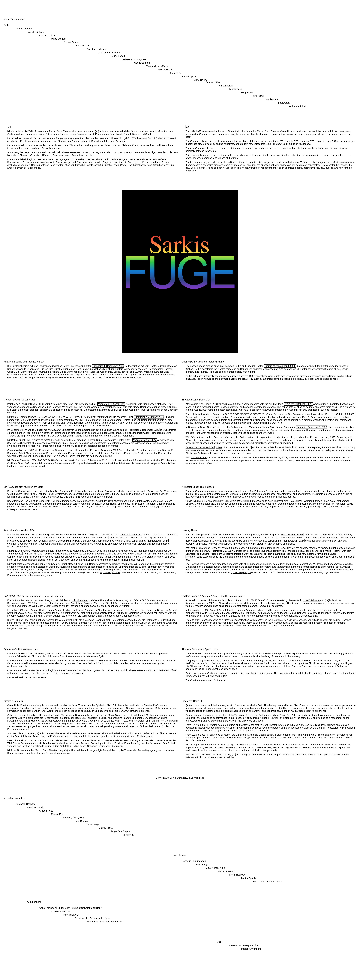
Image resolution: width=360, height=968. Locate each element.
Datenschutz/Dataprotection (244, 945)
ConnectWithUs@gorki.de (190, 777)
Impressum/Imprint (251, 948)
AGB (219, 942)
